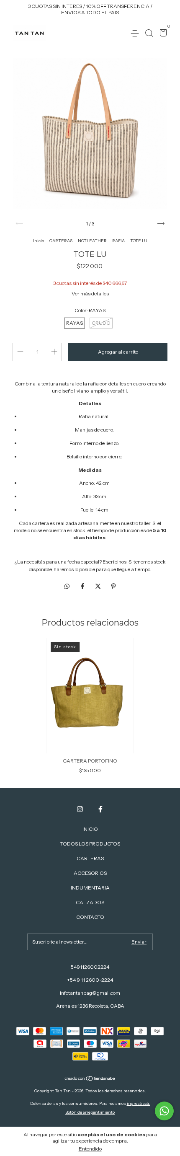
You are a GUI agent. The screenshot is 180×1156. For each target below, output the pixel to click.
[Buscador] (149, 33)
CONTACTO (90, 917)
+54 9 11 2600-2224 (90, 980)
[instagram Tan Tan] (80, 809)
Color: (90, 310)
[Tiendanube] (90, 1079)
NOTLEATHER (92, 240)
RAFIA (118, 240)
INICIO (90, 829)
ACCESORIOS (90, 873)
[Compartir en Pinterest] (113, 586)
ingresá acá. (138, 1103)
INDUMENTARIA (90, 887)
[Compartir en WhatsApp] (67, 586)
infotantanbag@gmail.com (90, 993)
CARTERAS (60, 240)
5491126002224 (90, 967)
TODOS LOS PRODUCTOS (90, 843)
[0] (161, 33)
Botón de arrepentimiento (90, 1112)
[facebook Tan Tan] (100, 809)
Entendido (90, 1149)
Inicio (38, 240)
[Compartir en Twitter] (98, 586)
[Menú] (136, 33)
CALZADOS (90, 902)
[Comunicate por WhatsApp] (164, 1111)
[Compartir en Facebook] (83, 586)
